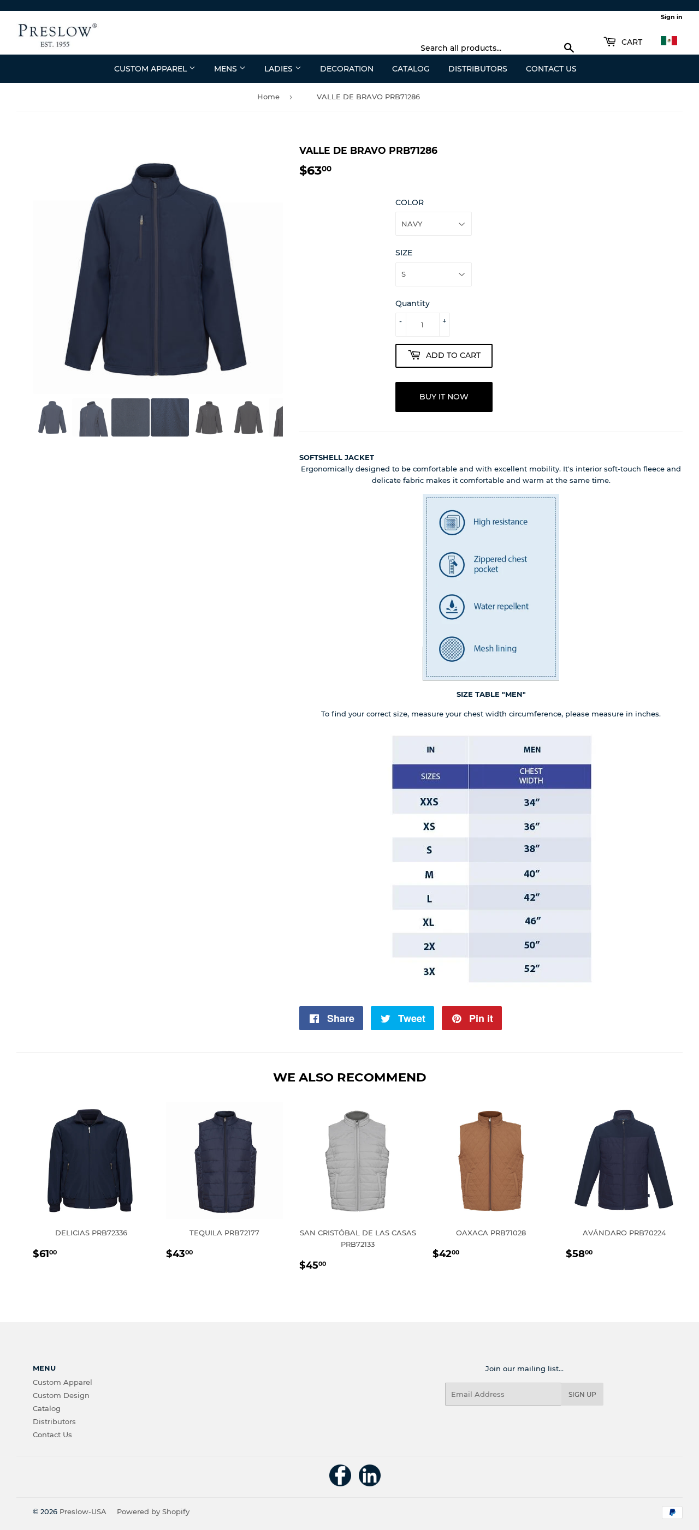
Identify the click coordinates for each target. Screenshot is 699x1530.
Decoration (347, 69)
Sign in (672, 17)
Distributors (477, 69)
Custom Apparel (151, 69)
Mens (226, 69)
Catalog (411, 69)
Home (268, 96)
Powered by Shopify (153, 1511)
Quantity (412, 303)
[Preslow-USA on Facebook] (340, 1483)
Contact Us (551, 69)
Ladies (279, 69)
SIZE (403, 253)
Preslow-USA (83, 1511)
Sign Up (582, 1394)
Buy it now (444, 397)
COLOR (409, 202)
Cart (630, 42)
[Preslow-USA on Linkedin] (370, 1483)
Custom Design (61, 1395)
